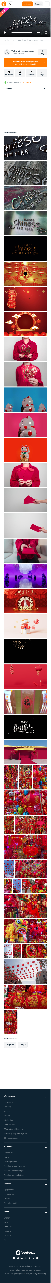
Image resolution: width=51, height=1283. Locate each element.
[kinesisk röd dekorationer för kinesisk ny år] (11, 776)
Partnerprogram (10, 1239)
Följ (42, 54)
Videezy (7, 1188)
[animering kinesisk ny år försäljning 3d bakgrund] (25, 323)
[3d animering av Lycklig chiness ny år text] (25, 197)
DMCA (6, 1234)
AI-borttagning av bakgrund (15, 1211)
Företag (7, 1193)
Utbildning (8, 1197)
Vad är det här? (27, 82)
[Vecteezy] (3, 3)
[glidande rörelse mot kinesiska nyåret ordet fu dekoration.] (25, 701)
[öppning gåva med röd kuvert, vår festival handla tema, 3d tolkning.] (25, 625)
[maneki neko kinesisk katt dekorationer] (25, 398)
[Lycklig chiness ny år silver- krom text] (25, 147)
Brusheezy (8, 1179)
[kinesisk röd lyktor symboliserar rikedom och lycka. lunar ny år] (9, 912)
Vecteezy (7, 1184)
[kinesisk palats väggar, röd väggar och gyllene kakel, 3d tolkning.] (25, 751)
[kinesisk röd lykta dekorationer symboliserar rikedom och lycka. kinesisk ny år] (25, 1074)
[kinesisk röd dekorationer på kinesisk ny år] (25, 968)
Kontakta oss (9, 1271)
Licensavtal (8, 1230)
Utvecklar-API (9, 1202)
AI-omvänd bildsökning (13, 1206)
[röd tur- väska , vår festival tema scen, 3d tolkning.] (25, 675)
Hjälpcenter (9, 1267)
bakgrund (10, 1122)
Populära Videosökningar (14, 1252)
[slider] (22, 32)
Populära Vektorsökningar (14, 1243)
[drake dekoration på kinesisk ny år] (9, 849)
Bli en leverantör (11, 1280)
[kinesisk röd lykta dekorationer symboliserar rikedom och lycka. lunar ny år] (10, 1099)
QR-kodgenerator (11, 1215)
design (23, 1122)
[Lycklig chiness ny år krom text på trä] (25, 172)
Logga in (38, 4)
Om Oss (7, 1276)
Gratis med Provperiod (25, 62)
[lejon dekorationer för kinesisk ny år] (41, 929)
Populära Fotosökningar (14, 1248)
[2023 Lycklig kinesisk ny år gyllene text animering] (25, 247)
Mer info (9, 87)
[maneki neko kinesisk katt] (25, 424)
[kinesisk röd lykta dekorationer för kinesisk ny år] (11, 801)
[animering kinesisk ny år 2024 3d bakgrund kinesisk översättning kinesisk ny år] (25, 298)
